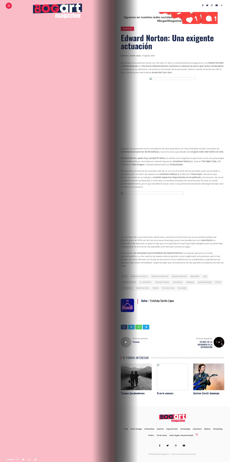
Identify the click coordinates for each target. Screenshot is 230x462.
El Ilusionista (145, 282)
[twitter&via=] (23, 459)
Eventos (160, 429)
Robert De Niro (142, 288)
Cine (205, 276)
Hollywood (177, 282)
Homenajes (127, 29)
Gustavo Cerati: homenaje (206, 393)
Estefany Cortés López (131, 56)
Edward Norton (129, 282)
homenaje (190, 282)
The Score (182, 288)
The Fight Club (168, 288)
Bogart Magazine (179, 276)
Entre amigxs (136, 429)
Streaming (217, 429)
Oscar (218, 282)
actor (124, 276)
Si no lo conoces (165, 393)
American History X (139, 276)
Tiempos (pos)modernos (133, 393)
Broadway (195, 276)
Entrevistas (149, 429)
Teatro (155, 288)
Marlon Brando (204, 282)
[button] (197, 435)
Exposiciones (172, 429)
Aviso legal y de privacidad (181, 435)
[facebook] (17, 459)
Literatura (197, 429)
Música (207, 429)
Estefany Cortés (162, 282)
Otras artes (162, 435)
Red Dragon (127, 288)
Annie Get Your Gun (160, 276)
